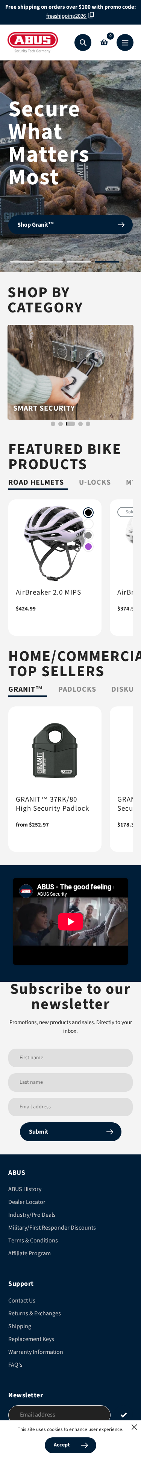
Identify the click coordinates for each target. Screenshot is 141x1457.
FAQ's (15, 1365)
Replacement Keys (31, 1339)
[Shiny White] (88, 524)
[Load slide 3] (79, 263)
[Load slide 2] (50, 263)
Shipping (19, 1326)
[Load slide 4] (107, 263)
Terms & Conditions (33, 1240)
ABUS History (24, 1189)
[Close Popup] (134, 1427)
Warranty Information (35, 1352)
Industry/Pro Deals (32, 1215)
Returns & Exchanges (34, 1313)
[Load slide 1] (22, 263)
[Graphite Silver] (88, 535)
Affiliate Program (29, 1253)
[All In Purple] (88, 546)
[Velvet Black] (88, 512)
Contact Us (21, 1300)
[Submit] (123, 1414)
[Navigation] (125, 42)
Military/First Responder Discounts (52, 1228)
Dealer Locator (26, 1202)
